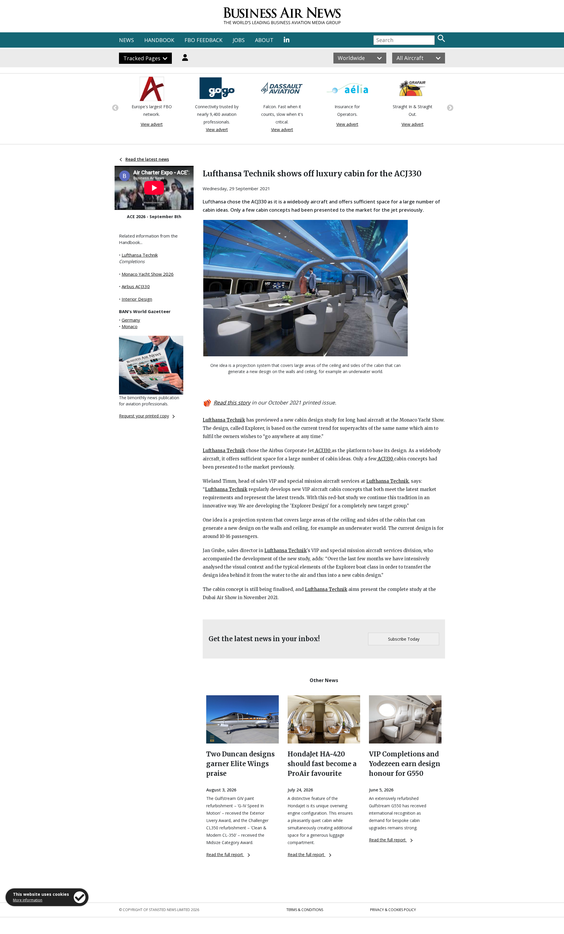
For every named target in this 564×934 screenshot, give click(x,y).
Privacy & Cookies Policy (393, 909)
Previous (115, 107)
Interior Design (137, 299)
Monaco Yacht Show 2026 (148, 274)
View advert (152, 124)
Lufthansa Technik (140, 255)
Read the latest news (147, 159)
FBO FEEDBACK (203, 40)
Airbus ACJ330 (136, 286)
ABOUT (264, 40)
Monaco (129, 326)
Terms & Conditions (304, 909)
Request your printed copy (144, 416)
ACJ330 (323, 450)
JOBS (239, 40)
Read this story (232, 402)
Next (449, 107)
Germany (131, 320)
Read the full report (225, 854)
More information (27, 900)
